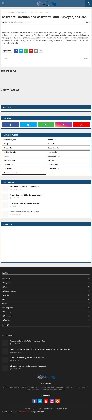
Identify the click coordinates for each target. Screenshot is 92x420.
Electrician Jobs (53, 148)
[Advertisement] (44, 80)
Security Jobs (8, 164)
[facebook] (10, 124)
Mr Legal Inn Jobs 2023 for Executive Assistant (26, 195)
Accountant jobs (10, 140)
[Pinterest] (31, 51)
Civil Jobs (7, 144)
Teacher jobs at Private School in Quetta (24, 212)
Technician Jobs (53, 169)
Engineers (46, 283)
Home (4, 12)
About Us (37, 409)
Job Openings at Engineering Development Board (28, 366)
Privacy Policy (61, 409)
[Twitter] (21, 51)
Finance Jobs (52, 152)
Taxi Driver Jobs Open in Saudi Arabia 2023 (25, 186)
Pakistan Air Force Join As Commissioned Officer (27, 341)
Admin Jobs (52, 140)
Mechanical (46, 316)
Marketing (46, 312)
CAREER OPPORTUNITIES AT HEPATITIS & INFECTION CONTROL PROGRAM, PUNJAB (40, 349)
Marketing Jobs (9, 160)
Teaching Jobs (53, 164)
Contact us (48, 409)
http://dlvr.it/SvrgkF (10, 43)
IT (46, 299)
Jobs (46, 303)
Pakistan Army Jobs (11, 173)
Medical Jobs (52, 160)
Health (46, 295)
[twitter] (28, 124)
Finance (46, 287)
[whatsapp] (46, 124)
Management (46, 308)
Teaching (46, 320)
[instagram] (63, 124)
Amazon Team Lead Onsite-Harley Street (24, 203)
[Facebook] (16, 51)
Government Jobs (46, 291)
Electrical (46, 279)
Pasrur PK (25, 412)
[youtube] (81, 124)
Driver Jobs (8, 148)
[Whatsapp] (26, 51)
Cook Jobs (51, 144)
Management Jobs (54, 156)
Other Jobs (8, 169)
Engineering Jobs (10, 152)
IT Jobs (6, 156)
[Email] (36, 51)
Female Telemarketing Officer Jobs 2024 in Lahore (28, 358)
